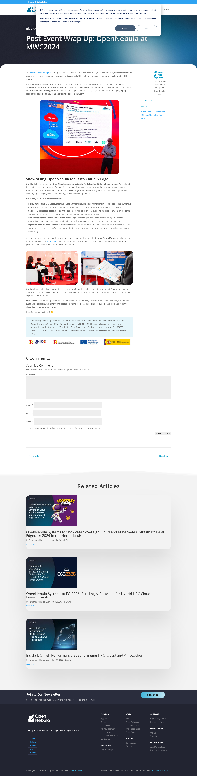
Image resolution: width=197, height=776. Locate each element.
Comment (31, 374)
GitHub (153, 733)
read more (31, 544)
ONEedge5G (146, 115)
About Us (104, 719)
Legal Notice (106, 732)
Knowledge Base (133, 729)
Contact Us (105, 739)
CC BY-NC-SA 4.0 (160, 770)
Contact (31, 2)
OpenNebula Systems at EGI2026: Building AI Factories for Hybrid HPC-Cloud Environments (88, 595)
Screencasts (131, 743)
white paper (51, 241)
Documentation (132, 725)
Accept (125, 28)
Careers (104, 722)
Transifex (154, 736)
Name (29, 405)
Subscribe (152, 694)
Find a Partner (107, 750)
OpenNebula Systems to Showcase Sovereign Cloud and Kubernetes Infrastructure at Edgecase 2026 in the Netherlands (95, 534)
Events (144, 106)
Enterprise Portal (157, 722)
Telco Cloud (158, 115)
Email (29, 413)
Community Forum (158, 719)
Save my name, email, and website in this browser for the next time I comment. (64, 428)
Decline (147, 28)
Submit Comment (163, 433)
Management (159, 111)
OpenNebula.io (76, 770)
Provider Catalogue (158, 750)
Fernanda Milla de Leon (39, 540)
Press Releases (132, 722)
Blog (127, 719)
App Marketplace (157, 747)
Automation (146, 111)
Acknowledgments (108, 729)
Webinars (130, 746)
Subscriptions (42, 2)
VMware (144, 118)
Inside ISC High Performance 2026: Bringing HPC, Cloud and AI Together (85, 655)
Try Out (167, 9)
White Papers (131, 732)
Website (29, 421)
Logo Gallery (106, 725)
